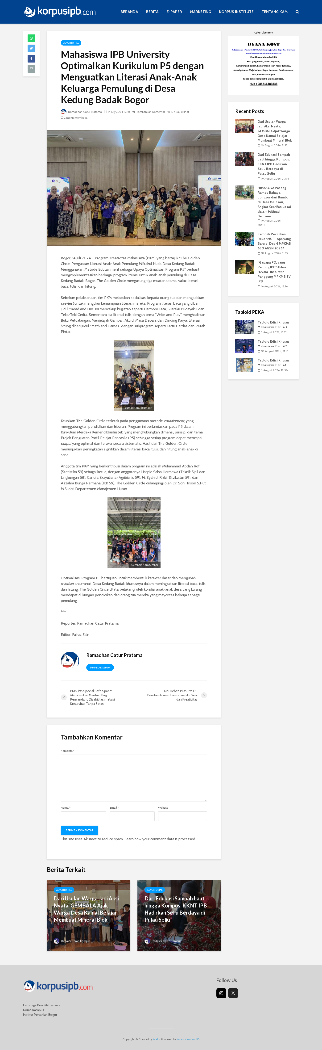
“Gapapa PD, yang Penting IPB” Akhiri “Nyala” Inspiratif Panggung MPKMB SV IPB (274, 271)
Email (114, 807)
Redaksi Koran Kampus (75, 941)
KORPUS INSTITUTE (236, 11)
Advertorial (71, 42)
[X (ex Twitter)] (233, 993)
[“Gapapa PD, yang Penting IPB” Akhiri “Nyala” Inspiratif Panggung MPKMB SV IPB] (244, 267)
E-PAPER (174, 11)
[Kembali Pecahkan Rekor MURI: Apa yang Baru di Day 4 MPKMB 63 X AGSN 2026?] (244, 238)
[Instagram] (221, 993)
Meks (156, 1039)
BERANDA (129, 11)
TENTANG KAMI (275, 11)
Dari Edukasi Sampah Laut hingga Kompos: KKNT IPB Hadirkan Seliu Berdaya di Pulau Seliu (175, 909)
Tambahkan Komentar (150, 111)
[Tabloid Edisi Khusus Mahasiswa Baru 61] (244, 365)
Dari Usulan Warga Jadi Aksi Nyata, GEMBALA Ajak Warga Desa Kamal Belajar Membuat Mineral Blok (86, 909)
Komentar (67, 750)
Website (163, 807)
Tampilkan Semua (100, 667)
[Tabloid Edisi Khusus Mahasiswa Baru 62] (244, 346)
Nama (65, 807)
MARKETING (200, 11)
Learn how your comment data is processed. (160, 839)
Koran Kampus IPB (188, 1039)
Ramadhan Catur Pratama (84, 111)
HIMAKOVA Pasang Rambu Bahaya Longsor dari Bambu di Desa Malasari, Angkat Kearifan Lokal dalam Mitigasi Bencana (274, 202)
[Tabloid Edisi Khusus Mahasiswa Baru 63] (244, 326)
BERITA (152, 11)
